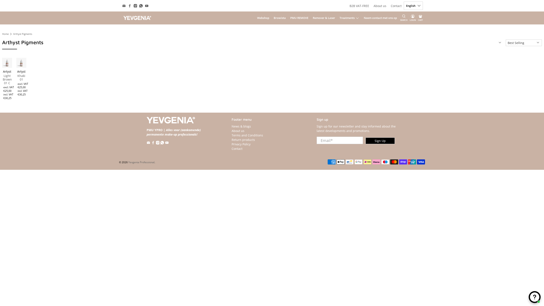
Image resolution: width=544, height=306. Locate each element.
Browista (280, 18)
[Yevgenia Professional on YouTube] (147, 6)
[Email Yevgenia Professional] (124, 6)
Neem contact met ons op (380, 18)
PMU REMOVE (299, 18)
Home (5, 34)
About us (380, 6)
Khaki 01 (21, 77)
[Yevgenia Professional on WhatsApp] (141, 6)
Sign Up (380, 141)
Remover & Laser (324, 18)
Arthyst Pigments (22, 34)
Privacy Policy (241, 144)
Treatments (347, 18)
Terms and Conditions (247, 135)
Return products (243, 140)
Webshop (263, 18)
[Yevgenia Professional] (137, 18)
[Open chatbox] (535, 297)
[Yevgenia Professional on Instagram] (135, 6)
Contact (396, 6)
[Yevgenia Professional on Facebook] (130, 6)
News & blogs (241, 126)
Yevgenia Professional (141, 162)
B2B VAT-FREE (359, 6)
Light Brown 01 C (7, 79)
